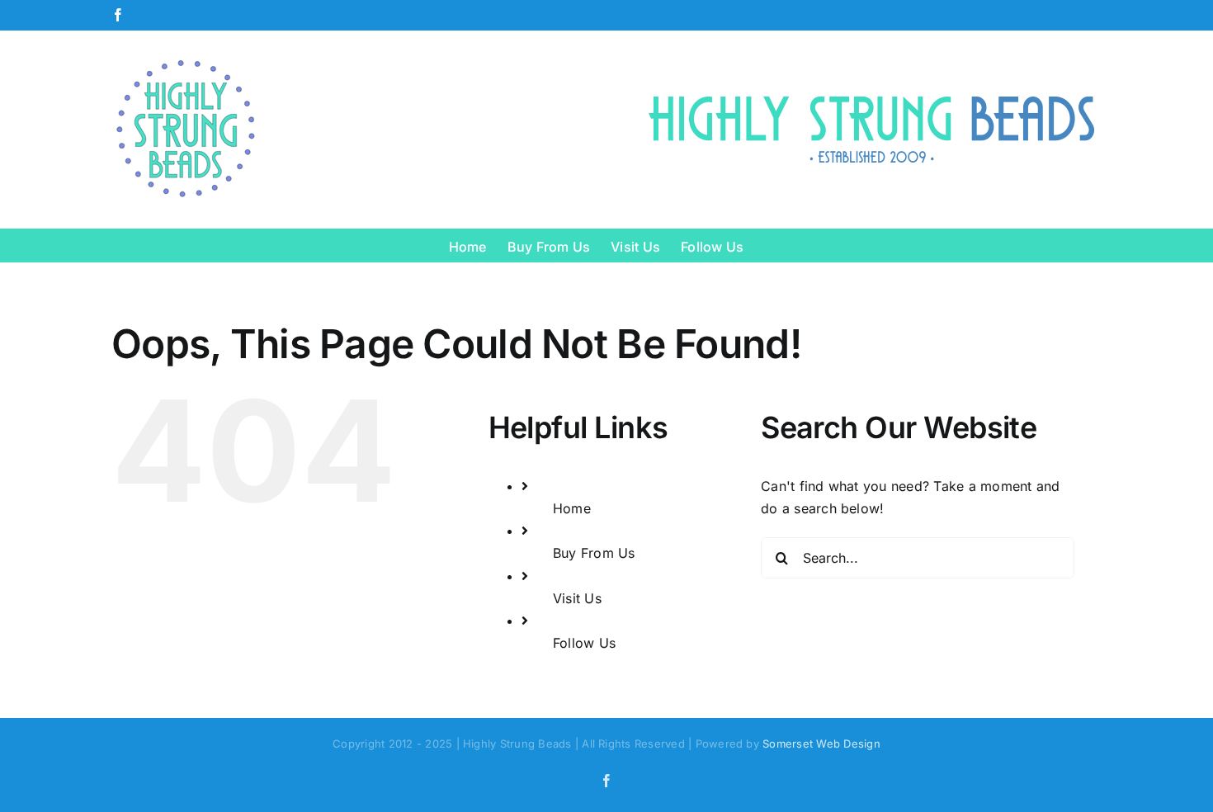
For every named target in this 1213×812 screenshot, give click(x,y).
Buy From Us (594, 553)
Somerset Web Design (821, 743)
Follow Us (584, 643)
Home (572, 508)
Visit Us (577, 598)
